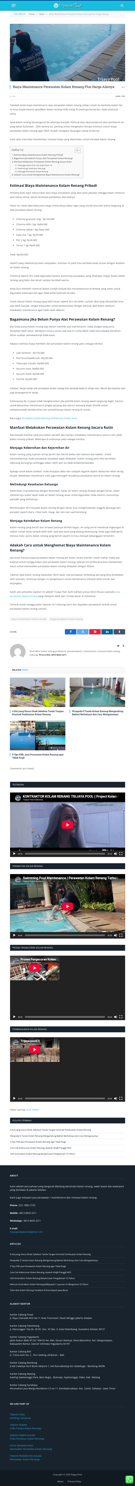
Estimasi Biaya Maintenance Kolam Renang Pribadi (38, 154)
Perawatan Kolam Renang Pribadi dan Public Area (49, 418)
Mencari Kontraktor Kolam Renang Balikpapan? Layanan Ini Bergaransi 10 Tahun (49, 1284)
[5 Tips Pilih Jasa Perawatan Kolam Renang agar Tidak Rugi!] (37, 735)
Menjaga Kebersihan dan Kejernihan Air (35, 165)
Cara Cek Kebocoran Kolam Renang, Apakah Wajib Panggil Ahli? (40, 1147)
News (118, 96)
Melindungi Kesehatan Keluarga (31, 168)
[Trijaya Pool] (67, 5)
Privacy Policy (74, 1481)
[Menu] (14, 5)
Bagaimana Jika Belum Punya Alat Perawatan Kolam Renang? (43, 158)
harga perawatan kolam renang (66, 619)
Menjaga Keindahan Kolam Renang (33, 171)
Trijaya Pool (76, 1474)
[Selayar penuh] (120, 853)
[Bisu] (115, 853)
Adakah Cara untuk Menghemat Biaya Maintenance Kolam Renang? (47, 174)
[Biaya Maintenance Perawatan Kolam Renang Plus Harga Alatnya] (67, 52)
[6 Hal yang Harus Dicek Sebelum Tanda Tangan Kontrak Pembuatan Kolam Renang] (37, 692)
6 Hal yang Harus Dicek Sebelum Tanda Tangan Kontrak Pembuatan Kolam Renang (38, 713)
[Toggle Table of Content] (76, 150)
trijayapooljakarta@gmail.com (26, 1231)
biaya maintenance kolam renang (29, 619)
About (60, 1481)
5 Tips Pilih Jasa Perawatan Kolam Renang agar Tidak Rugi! (38, 756)
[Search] (121, 5)
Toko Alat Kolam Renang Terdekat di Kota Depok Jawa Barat (39, 1290)
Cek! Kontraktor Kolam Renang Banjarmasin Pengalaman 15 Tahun (42, 1153)
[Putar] (14, 853)
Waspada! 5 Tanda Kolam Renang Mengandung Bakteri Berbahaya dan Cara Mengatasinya (97, 713)
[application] (67, 824)
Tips (123, 96)
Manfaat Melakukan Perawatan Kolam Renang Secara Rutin (43, 161)
